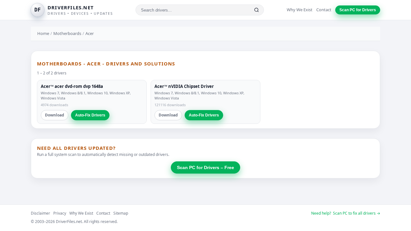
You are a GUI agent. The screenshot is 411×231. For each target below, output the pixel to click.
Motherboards (67, 33)
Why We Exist (299, 10)
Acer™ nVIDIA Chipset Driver (184, 86)
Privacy (59, 213)
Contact (323, 10)
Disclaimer (40, 213)
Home (43, 33)
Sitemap (120, 213)
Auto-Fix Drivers (90, 115)
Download (54, 115)
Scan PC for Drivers (357, 10)
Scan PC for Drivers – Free (205, 167)
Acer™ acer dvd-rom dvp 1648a (72, 86)
